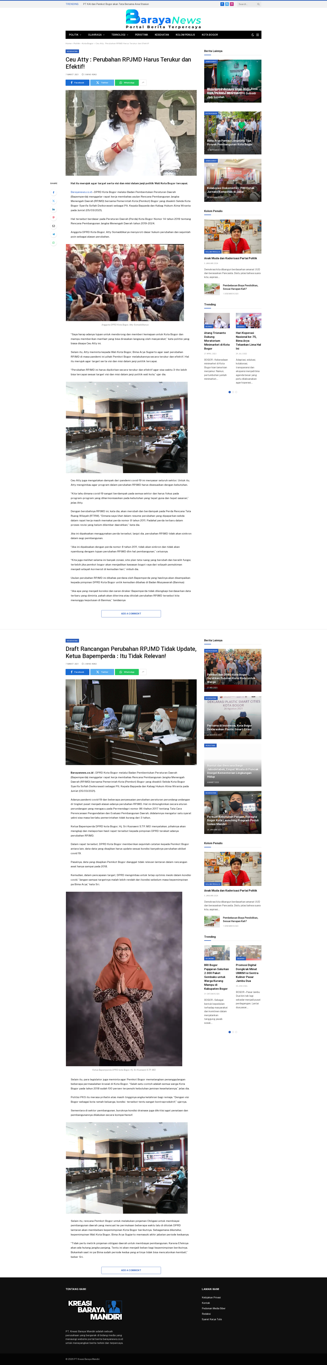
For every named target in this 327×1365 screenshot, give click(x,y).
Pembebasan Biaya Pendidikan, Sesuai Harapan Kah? (240, 287)
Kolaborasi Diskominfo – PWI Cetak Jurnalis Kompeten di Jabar (230, 189)
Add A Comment (131, 613)
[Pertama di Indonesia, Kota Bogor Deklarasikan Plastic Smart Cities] (232, 717)
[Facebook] (53, 192)
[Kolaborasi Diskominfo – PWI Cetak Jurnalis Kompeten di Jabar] (232, 180)
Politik (73, 34)
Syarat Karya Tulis (212, 1319)
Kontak (206, 1303)
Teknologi (118, 34)
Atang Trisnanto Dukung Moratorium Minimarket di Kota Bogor (217, 340)
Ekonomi (210, 958)
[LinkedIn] (53, 209)
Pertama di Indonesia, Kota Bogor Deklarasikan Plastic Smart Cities (229, 727)
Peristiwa (141, 34)
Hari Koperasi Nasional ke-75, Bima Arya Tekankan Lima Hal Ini (248, 340)
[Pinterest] (53, 217)
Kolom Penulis (185, 34)
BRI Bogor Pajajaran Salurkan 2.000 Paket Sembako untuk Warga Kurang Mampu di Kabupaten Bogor (216, 976)
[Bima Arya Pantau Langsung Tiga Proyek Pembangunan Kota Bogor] (232, 132)
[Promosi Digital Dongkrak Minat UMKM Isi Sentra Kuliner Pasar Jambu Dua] (248, 952)
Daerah (241, 326)
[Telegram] (53, 234)
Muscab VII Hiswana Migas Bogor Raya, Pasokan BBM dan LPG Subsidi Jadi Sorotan (231, 93)
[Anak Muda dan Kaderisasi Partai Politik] (232, 237)
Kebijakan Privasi (211, 1297)
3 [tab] (236, 392)
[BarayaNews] (163, 19)
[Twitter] (53, 201)
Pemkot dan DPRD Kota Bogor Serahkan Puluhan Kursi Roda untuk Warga (231, 678)
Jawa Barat (211, 62)
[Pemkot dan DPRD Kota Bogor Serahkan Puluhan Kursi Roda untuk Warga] (232, 670)
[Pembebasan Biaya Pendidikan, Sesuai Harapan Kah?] (212, 289)
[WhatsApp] (53, 242)
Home (69, 43)
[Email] (53, 226)
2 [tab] (233, 392)
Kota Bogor (210, 34)
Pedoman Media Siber (213, 1308)
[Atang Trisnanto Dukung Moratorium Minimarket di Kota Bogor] (217, 320)
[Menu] (257, 35)
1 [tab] (229, 392)
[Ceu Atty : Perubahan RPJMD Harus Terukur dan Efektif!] (131, 133)
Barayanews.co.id (81, 192)
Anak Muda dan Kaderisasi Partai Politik (230, 258)
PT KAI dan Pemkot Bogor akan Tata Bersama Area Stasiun (116, 4)
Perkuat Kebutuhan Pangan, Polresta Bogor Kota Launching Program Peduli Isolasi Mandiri (233, 820)
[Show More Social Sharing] (143, 83)
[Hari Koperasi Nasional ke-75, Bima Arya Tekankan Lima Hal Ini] (248, 320)
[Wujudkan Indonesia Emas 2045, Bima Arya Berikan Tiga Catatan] (232, 81)
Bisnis (209, 326)
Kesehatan (162, 34)
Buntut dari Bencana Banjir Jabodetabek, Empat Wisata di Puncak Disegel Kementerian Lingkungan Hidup (232, 771)
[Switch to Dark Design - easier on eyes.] (253, 34)
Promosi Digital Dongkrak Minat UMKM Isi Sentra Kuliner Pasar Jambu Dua (247, 972)
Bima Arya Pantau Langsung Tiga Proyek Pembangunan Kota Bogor (230, 142)
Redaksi (206, 1314)
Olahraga (95, 34)
